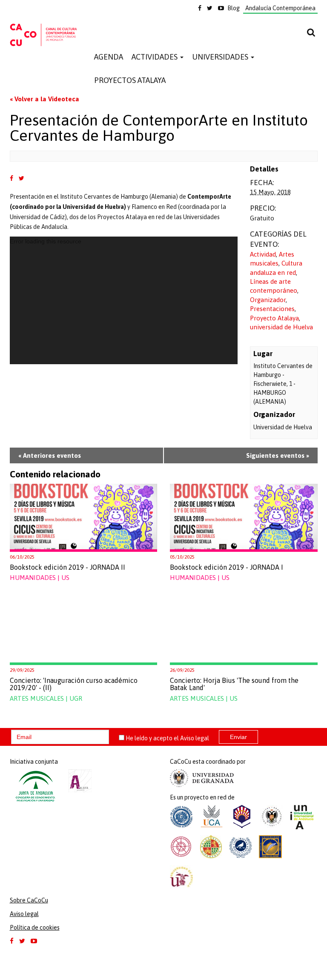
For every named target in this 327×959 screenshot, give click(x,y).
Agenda (108, 56)
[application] (124, 300)
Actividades (155, 56)
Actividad (263, 254)
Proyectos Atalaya (130, 80)
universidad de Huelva (281, 327)
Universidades (221, 56)
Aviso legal (194, 738)
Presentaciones (272, 308)
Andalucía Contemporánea (280, 8)
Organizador (268, 299)
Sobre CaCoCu (29, 900)
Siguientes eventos (277, 455)
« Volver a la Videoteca (44, 99)
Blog (233, 8)
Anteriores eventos (49, 455)
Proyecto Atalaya (274, 318)
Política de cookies (35, 927)
